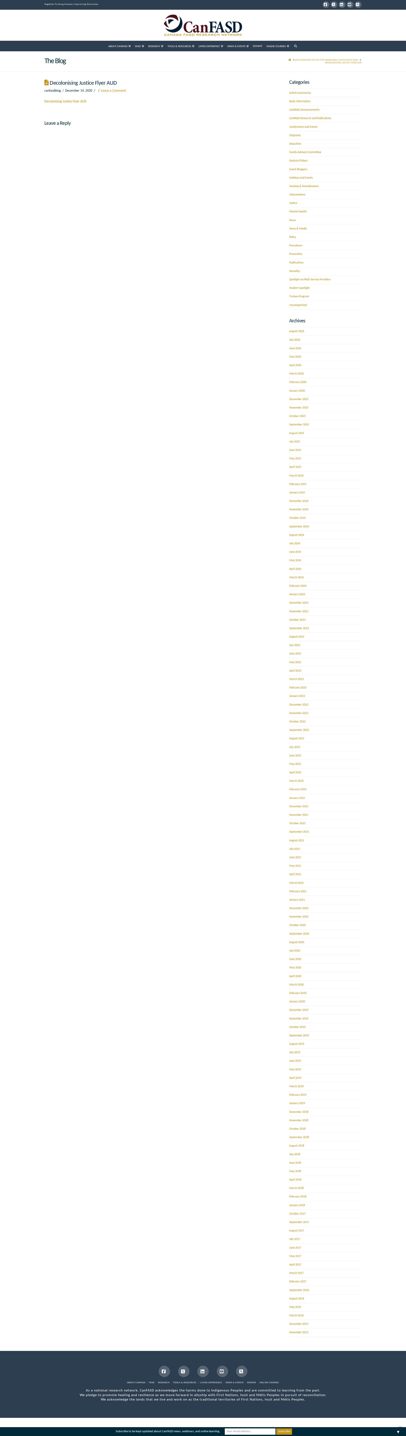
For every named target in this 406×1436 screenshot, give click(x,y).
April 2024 (295, 569)
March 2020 (296, 984)
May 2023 (295, 662)
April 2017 (295, 1264)
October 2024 (297, 518)
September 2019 (299, 1035)
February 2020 (297, 993)
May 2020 (295, 967)
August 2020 (296, 942)
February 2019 (297, 1095)
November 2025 (298, 407)
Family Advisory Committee (305, 152)
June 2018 (295, 1163)
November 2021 (298, 815)
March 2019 (296, 1086)
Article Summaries (300, 93)
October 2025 (297, 416)
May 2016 (295, 1307)
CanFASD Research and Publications (310, 118)
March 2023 (296, 679)
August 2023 (296, 636)
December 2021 (298, 806)
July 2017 (294, 1239)
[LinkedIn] (342, 4)
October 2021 (297, 823)
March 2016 (296, 1315)
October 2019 (297, 1027)
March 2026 (296, 373)
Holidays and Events (301, 177)
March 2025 (296, 475)
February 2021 (297, 891)
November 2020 (298, 916)
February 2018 (297, 1196)
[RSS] (358, 4)
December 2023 (298, 602)
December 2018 (298, 1112)
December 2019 (298, 1010)
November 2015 (298, 1332)
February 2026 (297, 382)
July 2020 (294, 950)
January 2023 (297, 696)
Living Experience (211, 1383)
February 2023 (297, 687)
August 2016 (296, 1298)
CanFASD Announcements (304, 109)
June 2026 (295, 348)
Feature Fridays (298, 160)
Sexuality (294, 271)
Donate (251, 1383)
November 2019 (298, 1018)
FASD (152, 1383)
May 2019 (295, 1069)
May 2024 (295, 560)
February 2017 (297, 1281)
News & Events (235, 1383)
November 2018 (298, 1120)
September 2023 (299, 628)
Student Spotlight (299, 288)
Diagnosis (294, 135)
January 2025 (297, 492)
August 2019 (296, 1044)
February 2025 (297, 484)
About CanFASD (136, 1383)
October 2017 (297, 1213)
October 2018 (297, 1129)
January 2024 (297, 594)
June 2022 (295, 755)
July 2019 (294, 1052)
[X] (334, 4)
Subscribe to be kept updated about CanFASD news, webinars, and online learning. (168, 1431)
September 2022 (299, 730)
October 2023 (297, 620)
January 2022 (297, 798)
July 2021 (294, 849)
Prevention (295, 254)
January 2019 (297, 1103)
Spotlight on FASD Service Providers (310, 279)
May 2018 (295, 1171)
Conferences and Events (303, 127)
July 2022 (294, 747)
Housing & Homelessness (304, 186)
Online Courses (269, 1383)
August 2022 (296, 738)
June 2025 (295, 450)
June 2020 (295, 959)
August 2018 (296, 1145)
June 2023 (295, 653)
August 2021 (296, 840)
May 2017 (295, 1256)
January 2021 (297, 899)
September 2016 (299, 1290)
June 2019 (295, 1061)
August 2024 (296, 535)
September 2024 (299, 526)
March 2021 (296, 883)
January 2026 (297, 390)
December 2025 (298, 399)
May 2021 (295, 865)
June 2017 (295, 1247)
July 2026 (294, 340)
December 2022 (298, 704)
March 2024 (296, 577)
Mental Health (298, 211)
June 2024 (295, 552)
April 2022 (295, 772)
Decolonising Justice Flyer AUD (65, 101)
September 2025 (299, 424)
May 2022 (295, 764)
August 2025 (296, 433)
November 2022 (298, 713)
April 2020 (295, 976)
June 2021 (295, 857)
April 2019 (295, 1078)
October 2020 (297, 925)
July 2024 (294, 543)
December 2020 (298, 908)
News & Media (298, 228)
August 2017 (296, 1230)
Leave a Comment (113, 90)
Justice (293, 203)
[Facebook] (326, 4)
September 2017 (299, 1222)
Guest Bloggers (298, 169)
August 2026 (296, 331)
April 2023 (295, 670)
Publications (296, 262)
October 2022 (297, 721)
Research (164, 1383)
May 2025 (295, 458)
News (292, 220)
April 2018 (295, 1179)
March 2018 (296, 1188)
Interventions (297, 194)
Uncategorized (298, 305)
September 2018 (299, 1137)
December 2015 (298, 1324)
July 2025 (294, 441)
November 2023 (298, 611)
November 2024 (298, 509)
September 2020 (299, 933)
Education (295, 143)
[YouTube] (350, 4)
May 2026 (295, 356)
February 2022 (297, 789)
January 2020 (297, 1001)
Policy (292, 237)
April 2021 (295, 874)
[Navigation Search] (295, 46)
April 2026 (295, 365)
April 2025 (295, 467)
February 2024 (297, 586)
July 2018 (294, 1154)
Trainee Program (299, 296)
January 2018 (297, 1205)
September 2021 (299, 831)
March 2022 (296, 781)
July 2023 (294, 645)
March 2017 (296, 1273)
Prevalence (295, 245)
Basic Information (299, 101)
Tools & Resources (184, 1383)
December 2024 (298, 501)
